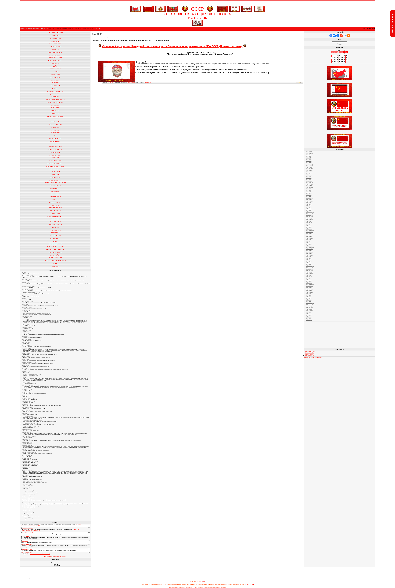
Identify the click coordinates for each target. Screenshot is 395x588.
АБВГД (23, 272)
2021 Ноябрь (309, 233)
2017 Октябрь (309, 165)
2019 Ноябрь (309, 198)
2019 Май (308, 191)
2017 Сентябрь (310, 164)
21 (339, 59)
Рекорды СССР (26, 458)
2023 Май (308, 259)
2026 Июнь (308, 316)
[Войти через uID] (330, 35)
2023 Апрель (309, 258)
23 (344, 59)
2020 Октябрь (309, 213)
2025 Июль (308, 299)
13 (337, 57)
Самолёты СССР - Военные (29, 461)
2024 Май (308, 278)
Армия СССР (25, 282)
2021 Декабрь (309, 235)
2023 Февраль (309, 255)
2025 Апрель (309, 295)
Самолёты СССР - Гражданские (30, 464)
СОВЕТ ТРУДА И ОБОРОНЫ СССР (31, 481)
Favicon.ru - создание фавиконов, (313, 357)
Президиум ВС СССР (27, 449)
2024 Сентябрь (310, 284)
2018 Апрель (309, 174)
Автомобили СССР (26, 275)
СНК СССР (24, 478)
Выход (43, 28)
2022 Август (309, 245)
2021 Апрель (309, 222)
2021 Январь (309, 218)
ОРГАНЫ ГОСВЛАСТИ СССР (29, 426)
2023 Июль (308, 262)
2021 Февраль (309, 219)
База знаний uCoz (309, 355)
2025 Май (308, 296)
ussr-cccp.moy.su (201, 581)
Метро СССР (25, 395)
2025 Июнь (308, 298)
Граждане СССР (26, 327)
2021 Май (308, 224)
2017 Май (308, 157)
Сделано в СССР (26, 470)
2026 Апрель (309, 313)
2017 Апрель (309, 156)
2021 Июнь (308, 225)
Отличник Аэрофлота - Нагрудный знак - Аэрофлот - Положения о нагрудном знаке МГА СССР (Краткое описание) (131, 40)
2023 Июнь (308, 261)
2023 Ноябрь (309, 269)
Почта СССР (25, 439)
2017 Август (309, 162)
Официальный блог (310, 351)
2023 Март (308, 256)
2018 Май (308, 176)
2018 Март (308, 173)
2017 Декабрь (309, 168)
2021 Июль (308, 227)
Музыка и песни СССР (27, 401)
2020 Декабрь (309, 216)
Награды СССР (26, 404)
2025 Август (309, 301)
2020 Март (308, 202)
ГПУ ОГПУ (24, 324)
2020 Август (309, 210)
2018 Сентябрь (310, 182)
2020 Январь (309, 199)
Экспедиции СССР (26, 518)
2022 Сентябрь (310, 247)
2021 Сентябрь (310, 230)
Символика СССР (26, 475)
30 (344, 61)
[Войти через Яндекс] (341, 35)
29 (342, 61)
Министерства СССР (27, 398)
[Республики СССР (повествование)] (172, 8)
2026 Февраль (309, 310)
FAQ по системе (309, 354)
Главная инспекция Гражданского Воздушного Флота (35, 313)
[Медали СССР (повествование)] (234, 8)
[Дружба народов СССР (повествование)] (160, 8)
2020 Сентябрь (310, 211)
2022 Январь (309, 236)
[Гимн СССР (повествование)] (222, 11)
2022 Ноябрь (309, 250)
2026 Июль (308, 318)
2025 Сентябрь (310, 303)
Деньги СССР (25, 339)
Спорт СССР (25, 487)
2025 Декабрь (309, 307)
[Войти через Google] (345, 35)
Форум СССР (28, 28)
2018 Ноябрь (309, 185)
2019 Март (308, 188)
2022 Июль (308, 244)
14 (339, 57)
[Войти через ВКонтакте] (334, 35)
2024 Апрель (309, 276)
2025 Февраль (309, 292)
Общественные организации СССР (31, 420)
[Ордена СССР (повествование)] (246, 8)
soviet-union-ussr (131, 82)
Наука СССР (25, 410)
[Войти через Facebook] (337, 35)
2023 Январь (309, 253)
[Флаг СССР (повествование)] (148, 8)
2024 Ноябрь (309, 287)
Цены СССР (25, 515)
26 (335, 61)
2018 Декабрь (309, 187)
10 (346, 55)
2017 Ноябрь (309, 167)
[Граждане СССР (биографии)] (197, 25)
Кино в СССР (25, 371)
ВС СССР (24, 304)
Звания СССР (25, 356)
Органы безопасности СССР (29, 423)
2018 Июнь (308, 178)
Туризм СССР (25, 502)
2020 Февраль (309, 201)
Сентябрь (103, 37)
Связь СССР (25, 467)
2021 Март (308, 221)
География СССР (26, 316)
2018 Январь (309, 170)
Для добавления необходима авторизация (55, 556)
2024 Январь (309, 272)
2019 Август (309, 196)
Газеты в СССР (26, 310)
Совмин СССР (25, 484)
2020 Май (308, 205)
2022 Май (308, 241)
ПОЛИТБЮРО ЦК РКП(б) (28, 436)
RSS (47, 28)
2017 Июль (308, 161)
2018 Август (309, 181)
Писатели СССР (26, 429)
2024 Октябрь (309, 286)
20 (337, 59)
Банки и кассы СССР (27, 286)
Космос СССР (25, 382)
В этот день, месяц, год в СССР (30, 292)
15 (342, 57)
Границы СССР (26, 330)
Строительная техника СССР (29, 493)
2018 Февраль (309, 171)
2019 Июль (308, 195)
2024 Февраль (309, 273)
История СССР (26, 368)
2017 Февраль (309, 153)
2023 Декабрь (309, 270)
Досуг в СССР (25, 345)
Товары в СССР (26, 496)
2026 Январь (309, 309)
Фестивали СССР (26, 509)
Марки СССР (25, 392)
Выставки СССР (26, 307)
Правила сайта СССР (27, 442)
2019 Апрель (309, 190)
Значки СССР (25, 365)
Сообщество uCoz (309, 352)
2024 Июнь (308, 279)
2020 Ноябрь (309, 215)
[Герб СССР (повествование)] (185, 11)
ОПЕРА (98, 28)
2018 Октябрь (309, 184)
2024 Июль (308, 281)
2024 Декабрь (309, 289)
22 (342, 59)
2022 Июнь (308, 242)
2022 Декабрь (309, 252)
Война (23, 298)
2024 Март (308, 275)
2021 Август (309, 228)
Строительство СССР (27, 490)
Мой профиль (36, 28)
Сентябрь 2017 (340, 50)
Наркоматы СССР (26, 407)
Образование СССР (27, 416)
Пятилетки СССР (26, 455)
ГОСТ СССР (25, 319)
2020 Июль (308, 208)
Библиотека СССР (26, 289)
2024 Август (309, 283)
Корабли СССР (25, 377)
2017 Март (308, 154)
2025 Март (308, 293)
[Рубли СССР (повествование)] (259, 11)
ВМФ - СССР (25, 295)
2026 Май (308, 315)
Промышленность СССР (28, 452)
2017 (98, 37)
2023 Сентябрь (310, 266)
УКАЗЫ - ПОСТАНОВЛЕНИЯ (29, 506)
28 (339, 61)
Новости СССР (26, 413)
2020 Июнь (308, 207)
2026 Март (308, 312)
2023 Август (309, 264)
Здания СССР (25, 359)
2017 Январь (309, 151)
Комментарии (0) (147, 82)
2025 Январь (309, 290)
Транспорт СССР (26, 499)
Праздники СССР (26, 445)
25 (332, 61)
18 (332, 59)
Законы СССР (25, 353)
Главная (22, 28)
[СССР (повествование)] (135, 11)
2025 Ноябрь (309, 306)
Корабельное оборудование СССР (31, 374)
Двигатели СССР (26, 336)
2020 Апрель (309, 204)
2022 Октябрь (309, 249)
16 (344, 57)
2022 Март (308, 239)
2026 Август (309, 320)
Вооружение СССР (26, 301)
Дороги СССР (25, 342)
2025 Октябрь (309, 304)
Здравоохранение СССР (28, 362)
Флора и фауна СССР (27, 512)
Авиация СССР (26, 279)
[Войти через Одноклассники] (348, 35)
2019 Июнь (308, 193)
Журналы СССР (26, 348)
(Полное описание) (230, 46)
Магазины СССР (26, 389)
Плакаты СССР (26, 432)
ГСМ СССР (24, 333)
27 (337, 61)
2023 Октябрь (309, 267)
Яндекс (247, 584)
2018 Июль (308, 179)
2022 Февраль (309, 238)
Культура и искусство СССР (29, 385)
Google (252, 584)
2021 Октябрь (309, 232)
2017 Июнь (308, 159)
